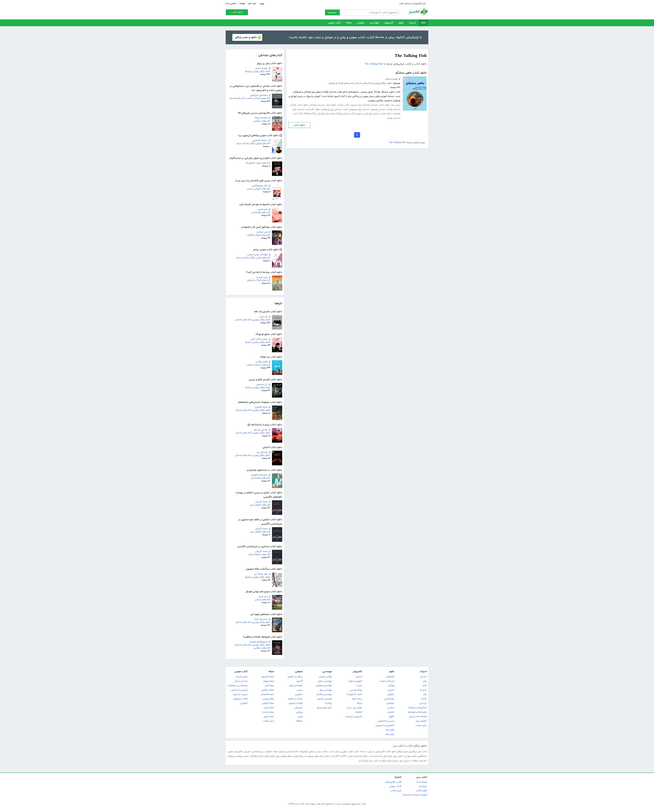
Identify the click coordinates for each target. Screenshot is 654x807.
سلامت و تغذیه (295, 698)
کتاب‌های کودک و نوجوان (258, 280)
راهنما (242, 3)
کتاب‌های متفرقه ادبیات (259, 554)
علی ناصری (263, 209)
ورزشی (299, 712)
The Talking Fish (374, 64)
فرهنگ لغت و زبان (418, 716)
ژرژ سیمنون (262, 384)
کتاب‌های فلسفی (237, 98)
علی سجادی (262, 232)
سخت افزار (357, 698)
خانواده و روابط (296, 685)
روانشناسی (389, 698)
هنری (300, 716)
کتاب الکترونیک (393, 782)
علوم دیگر (389, 734)
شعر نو (423, 690)
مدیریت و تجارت (240, 694)
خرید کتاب (395, 790)
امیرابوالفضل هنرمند (258, 641)
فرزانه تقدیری (261, 407)
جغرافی (390, 694)
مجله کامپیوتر (267, 676)
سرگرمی (299, 694)
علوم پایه (390, 729)
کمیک (424, 698)
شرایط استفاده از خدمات (414, 794)
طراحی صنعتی (325, 676)
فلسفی (390, 712)
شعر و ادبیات (241, 676)
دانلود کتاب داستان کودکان (322, 105)
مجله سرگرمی (267, 690)
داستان (423, 676)
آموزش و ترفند (355, 681)
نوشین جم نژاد (261, 429)
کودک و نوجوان (296, 703)
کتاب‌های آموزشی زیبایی (258, 188)
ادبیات (412, 23)
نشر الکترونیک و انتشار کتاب (412, 3)
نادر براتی (263, 316)
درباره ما (423, 786)
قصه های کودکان (325, 113)
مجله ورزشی (268, 698)
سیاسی (390, 707)
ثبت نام (252, 3)
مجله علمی (269, 707)
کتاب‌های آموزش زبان (260, 504)
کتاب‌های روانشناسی (260, 212)
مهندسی (374, 23)
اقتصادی (390, 676)
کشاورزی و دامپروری (385, 725)
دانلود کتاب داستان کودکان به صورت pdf (371, 113)
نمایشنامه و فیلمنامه (417, 712)
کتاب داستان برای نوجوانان (335, 109)
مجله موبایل (268, 681)
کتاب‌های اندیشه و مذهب (258, 98)
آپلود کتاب (237, 12)
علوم (401, 23)
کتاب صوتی (334, 23)
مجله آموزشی (267, 703)
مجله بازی (269, 685)
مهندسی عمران (325, 681)
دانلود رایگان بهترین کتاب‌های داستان (252, 319)
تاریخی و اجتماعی (239, 690)
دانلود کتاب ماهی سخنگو (411, 73)
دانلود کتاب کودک (299, 105)
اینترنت (358, 676)
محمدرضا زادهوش (259, 474)
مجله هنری (269, 716)
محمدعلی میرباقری (259, 95)
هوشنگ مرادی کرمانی (257, 254)
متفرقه (299, 721)
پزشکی (391, 685)
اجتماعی (390, 703)
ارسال (365, 760)
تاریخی (391, 690)
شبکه (359, 703)
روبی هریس (262, 277)
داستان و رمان (241, 681)
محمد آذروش (261, 501)
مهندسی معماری (324, 685)
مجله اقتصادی (267, 694)
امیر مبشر (263, 596)
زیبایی (300, 690)
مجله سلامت (268, 712)
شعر (425, 685)
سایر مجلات (268, 721)
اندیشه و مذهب (386, 681)
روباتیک (328, 703)
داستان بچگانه (343, 113)
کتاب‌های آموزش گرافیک (258, 235)
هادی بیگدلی (262, 361)
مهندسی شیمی (324, 698)
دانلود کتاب (299, 125)
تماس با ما (231, 3)
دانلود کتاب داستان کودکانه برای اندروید (370, 105)
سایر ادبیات (421, 725)
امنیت (359, 685)
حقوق (391, 716)
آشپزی (299, 681)
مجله (349, 23)
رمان (425, 681)
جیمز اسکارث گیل (259, 339)
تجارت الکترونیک (354, 694)
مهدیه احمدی (261, 68)
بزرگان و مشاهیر (295, 676)
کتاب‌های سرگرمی (262, 120)
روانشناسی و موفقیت (237, 685)
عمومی (360, 23)
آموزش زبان (421, 721)
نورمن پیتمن (391, 78)
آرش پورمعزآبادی (260, 185)
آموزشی (244, 703)
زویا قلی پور (262, 452)
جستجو (332, 12)
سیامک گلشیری (260, 140)
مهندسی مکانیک (324, 694)
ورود (262, 3)
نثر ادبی (423, 703)
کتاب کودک (343, 105)
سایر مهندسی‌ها (324, 707)
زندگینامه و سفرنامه (417, 707)
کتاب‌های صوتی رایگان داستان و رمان (253, 143)
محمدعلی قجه (261, 619)
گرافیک (358, 712)
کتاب (400, 756)
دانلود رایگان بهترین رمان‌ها (257, 71)
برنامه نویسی (356, 690)
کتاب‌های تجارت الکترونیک (257, 163)
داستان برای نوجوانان (359, 109)
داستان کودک (393, 109)
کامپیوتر (388, 23)
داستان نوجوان (378, 109)
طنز (425, 694)
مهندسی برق (326, 690)
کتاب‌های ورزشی (262, 599)
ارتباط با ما (421, 782)
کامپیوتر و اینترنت (353, 716)
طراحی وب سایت (354, 707)
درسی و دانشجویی (385, 721)
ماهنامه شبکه (261, 117)
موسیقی (298, 707)
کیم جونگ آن (261, 574)
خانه (423, 23)
